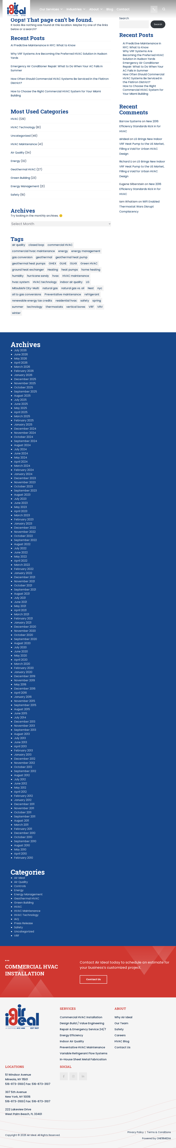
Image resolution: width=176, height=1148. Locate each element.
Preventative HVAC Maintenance (82, 1047)
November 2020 (25, 631)
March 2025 (22, 416)
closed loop (36, 245)
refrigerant (91, 294)
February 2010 (23, 858)
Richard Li (125, 161)
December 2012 (24, 759)
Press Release (23, 923)
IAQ (16, 919)
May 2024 (20, 458)
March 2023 (22, 515)
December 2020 (25, 627)
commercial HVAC (60, 245)
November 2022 (25, 532)
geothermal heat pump (71, 257)
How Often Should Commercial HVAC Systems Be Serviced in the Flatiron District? (143, 78)
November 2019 (24, 680)
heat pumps (69, 270)
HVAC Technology (23, 127)
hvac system (20, 282)
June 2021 (20, 602)
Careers (120, 1035)
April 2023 (20, 511)
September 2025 (25, 391)
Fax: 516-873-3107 (38, 1084)
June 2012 (20, 783)
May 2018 (20, 684)
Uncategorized (21, 136)
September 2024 (25, 441)
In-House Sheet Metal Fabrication (83, 1059)
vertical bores (75, 307)
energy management (85, 251)
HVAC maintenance (75, 276)
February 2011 (23, 829)
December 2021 (24, 577)
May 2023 (20, 507)
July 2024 (20, 449)
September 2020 (25, 639)
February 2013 (23, 750)
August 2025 (22, 396)
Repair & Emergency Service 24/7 (83, 1029)
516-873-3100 (14, 1084)
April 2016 (20, 693)
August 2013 (22, 734)
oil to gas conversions (26, 294)
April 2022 (20, 561)
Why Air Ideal (123, 1017)
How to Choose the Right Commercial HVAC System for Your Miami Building (143, 90)
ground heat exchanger (28, 270)
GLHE (63, 263)
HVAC (14, 119)
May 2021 (20, 606)
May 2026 (20, 358)
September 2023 (25, 491)
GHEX (52, 263)
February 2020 (24, 668)
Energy (15, 161)
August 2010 (22, 845)
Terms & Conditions (159, 1132)
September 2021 (25, 590)
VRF (91, 307)
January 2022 (23, 573)
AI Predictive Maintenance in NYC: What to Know (43, 45)
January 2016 (23, 697)
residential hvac (66, 301)
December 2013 (24, 722)
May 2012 (20, 788)
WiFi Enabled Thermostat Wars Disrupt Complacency (139, 207)
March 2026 (22, 367)
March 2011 (21, 825)
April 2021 (20, 610)
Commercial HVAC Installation (81, 1017)
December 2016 (24, 689)
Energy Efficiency (71, 1035)
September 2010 (25, 841)
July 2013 (20, 738)
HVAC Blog (121, 1041)
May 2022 (20, 557)
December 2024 (25, 429)
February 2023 (24, 519)
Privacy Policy (136, 1132)
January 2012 (22, 800)
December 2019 (24, 676)
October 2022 (23, 536)
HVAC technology (45, 282)
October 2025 (23, 387)
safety (84, 301)
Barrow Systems (130, 121)
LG (87, 282)
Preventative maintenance (63, 294)
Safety (15, 195)
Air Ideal (19, 878)
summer (17, 307)
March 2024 (22, 466)
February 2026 (24, 371)
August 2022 (22, 544)
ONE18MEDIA (164, 1138)
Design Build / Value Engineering (82, 1023)
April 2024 (21, 462)
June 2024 (21, 453)
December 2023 (25, 478)
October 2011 (22, 812)
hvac (55, 276)
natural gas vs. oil (72, 288)
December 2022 (25, 528)
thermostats (54, 307)
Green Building (20, 178)
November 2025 (25, 383)
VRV (100, 307)
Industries (74, 9)
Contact (123, 9)
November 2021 (24, 581)
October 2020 (23, 635)
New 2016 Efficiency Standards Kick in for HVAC (140, 126)
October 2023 (23, 486)
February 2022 (24, 569)
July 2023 (20, 499)
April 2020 (21, 660)
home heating (90, 270)
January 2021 (22, 623)
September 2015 (25, 705)
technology (34, 307)
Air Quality (17, 153)
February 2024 (24, 470)
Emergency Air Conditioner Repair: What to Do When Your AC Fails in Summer (143, 67)
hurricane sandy (38, 276)
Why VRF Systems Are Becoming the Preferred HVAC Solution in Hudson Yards (143, 55)
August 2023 (22, 495)
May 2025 (20, 408)
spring (96, 301)
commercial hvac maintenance (33, 251)
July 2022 (20, 548)
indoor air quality (71, 282)
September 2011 (24, 816)
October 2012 (23, 767)
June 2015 (20, 713)
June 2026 (21, 354)
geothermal (44, 257)
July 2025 (20, 400)
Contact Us (93, 979)
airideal (124, 139)
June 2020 (21, 651)
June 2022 (21, 552)
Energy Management (25, 186)
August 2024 (22, 445)
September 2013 (25, 730)
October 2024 (23, 437)
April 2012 (20, 792)
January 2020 (23, 672)
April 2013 (20, 746)
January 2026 (23, 375)
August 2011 (21, 821)
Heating (52, 270)
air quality (18, 245)
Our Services (49, 9)
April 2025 (21, 412)
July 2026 (20, 350)
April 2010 (20, 854)
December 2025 (25, 379)
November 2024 (25, 433)
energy (63, 251)
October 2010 (23, 837)
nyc (99, 288)
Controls (20, 886)
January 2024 (23, 474)
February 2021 (23, 618)
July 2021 (20, 598)
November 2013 (24, 726)
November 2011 (24, 808)
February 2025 (24, 420)
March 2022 (22, 565)
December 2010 (24, 833)
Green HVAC (88, 263)
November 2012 (24, 763)
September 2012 (25, 771)
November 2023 (25, 482)
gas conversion (22, 257)
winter (16, 313)
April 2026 (21, 363)
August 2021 (22, 594)
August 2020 (22, 643)
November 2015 (24, 701)
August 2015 (22, 709)
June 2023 (21, 503)
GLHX (73, 263)
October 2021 (23, 585)
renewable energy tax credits (32, 301)
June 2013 (20, 742)
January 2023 (23, 524)
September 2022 (25, 540)
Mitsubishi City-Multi (25, 288)
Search (158, 24)
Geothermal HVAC (23, 169)
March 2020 (22, 664)
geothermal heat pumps (28, 263)
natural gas (50, 288)
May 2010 (20, 849)
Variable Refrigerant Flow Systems (83, 1053)
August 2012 (22, 775)
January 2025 (23, 425)
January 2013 (22, 755)
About (94, 9)
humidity (18, 276)
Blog (109, 9)
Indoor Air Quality (72, 1041)
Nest (91, 288)
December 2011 (24, 804)
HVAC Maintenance (24, 144)
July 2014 (20, 717)
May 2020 (20, 656)
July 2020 (20, 647)
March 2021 (21, 614)
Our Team (121, 1023)
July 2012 (20, 779)
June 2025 (21, 404)
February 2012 (23, 796)
